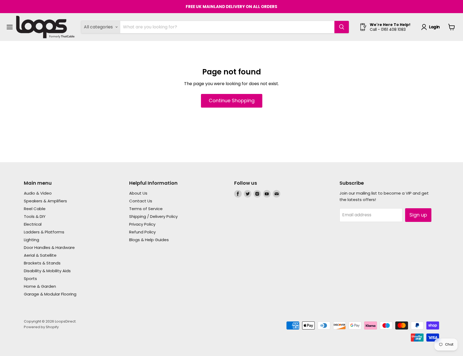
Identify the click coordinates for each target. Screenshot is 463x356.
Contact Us (140, 201)
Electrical (33, 224)
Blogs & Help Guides (149, 240)
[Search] (341, 27)
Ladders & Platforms (44, 232)
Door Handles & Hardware (49, 247)
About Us (138, 193)
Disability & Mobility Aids (47, 271)
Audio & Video (38, 193)
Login (434, 27)
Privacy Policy (142, 224)
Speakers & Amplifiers (45, 201)
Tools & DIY (35, 216)
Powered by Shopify (41, 327)
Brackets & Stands (42, 263)
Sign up (418, 214)
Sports (30, 278)
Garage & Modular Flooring (50, 294)
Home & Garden (40, 286)
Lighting (31, 240)
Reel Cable (35, 208)
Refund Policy (142, 232)
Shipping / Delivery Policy (153, 216)
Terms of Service (146, 208)
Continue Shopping (232, 100)
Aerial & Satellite (40, 255)
